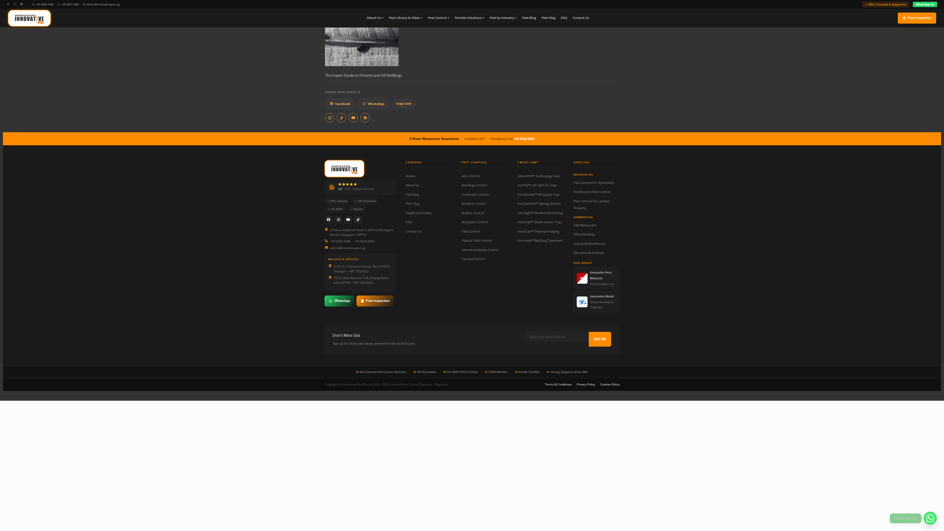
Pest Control (437, 18)
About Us (374, 18)
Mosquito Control (475, 222)
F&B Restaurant (585, 225)
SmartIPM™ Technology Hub (538, 176)
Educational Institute (589, 253)
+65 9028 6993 (524, 138)
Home (410, 176)
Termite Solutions (468, 18)
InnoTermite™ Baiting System (538, 203)
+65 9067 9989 (70, 4)
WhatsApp (376, 104)
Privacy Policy (586, 384)
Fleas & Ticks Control (477, 240)
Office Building (584, 234)
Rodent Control (473, 213)
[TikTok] (8, 4)
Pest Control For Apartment (594, 182)
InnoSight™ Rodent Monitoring (540, 213)
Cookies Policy (610, 384)
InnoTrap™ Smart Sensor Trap (539, 222)
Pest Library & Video (404, 18)
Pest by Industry (502, 18)
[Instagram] (15, 4)
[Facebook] (328, 220)
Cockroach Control (475, 194)
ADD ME (600, 339)
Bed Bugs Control (474, 185)
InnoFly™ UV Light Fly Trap (536, 185)
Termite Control (473, 259)
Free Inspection (919, 18)
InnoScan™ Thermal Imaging (538, 231)
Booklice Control (474, 203)
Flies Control (471, 231)
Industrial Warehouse (589, 243)
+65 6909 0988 (45, 4)
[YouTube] (21, 4)
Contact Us (581, 18)
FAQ (564, 18)
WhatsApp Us (925, 4)
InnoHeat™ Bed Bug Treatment (540, 240)
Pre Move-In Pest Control (592, 192)
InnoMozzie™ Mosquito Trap (538, 194)
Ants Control (471, 176)
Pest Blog (529, 18)
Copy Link (403, 103)
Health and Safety (419, 213)
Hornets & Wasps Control (480, 250)
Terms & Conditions (558, 384)
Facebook (342, 104)
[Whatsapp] (930, 518)
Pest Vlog (548, 18)
